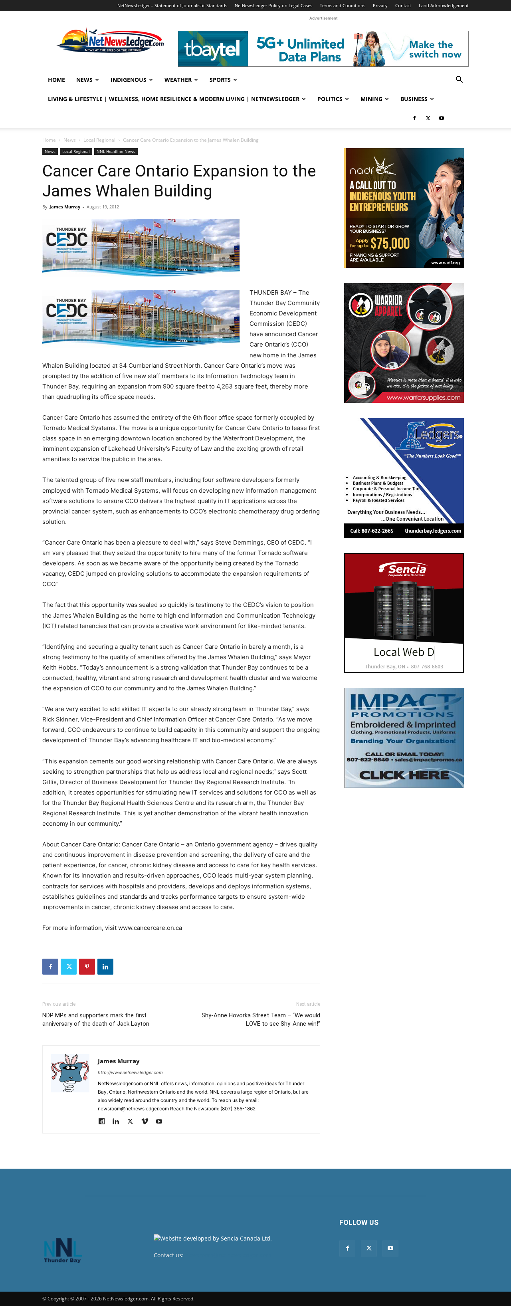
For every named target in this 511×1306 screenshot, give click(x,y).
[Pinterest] (87, 967)
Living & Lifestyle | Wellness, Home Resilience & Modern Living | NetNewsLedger (173, 99)
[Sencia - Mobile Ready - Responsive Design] (404, 613)
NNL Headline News (116, 151)
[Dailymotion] (104, 1122)
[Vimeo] (147, 1122)
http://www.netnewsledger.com (130, 1072)
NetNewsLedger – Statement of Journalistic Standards (172, 5)
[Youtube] (442, 118)
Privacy (380, 5)
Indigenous (129, 79)
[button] (459, 80)
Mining (371, 99)
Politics (330, 99)
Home (56, 79)
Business (414, 99)
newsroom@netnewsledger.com (228, 1255)
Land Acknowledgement (444, 5)
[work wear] (404, 343)
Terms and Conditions (342, 5)
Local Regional (99, 140)
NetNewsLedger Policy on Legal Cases (273, 5)
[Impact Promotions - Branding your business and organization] (404, 738)
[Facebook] (414, 118)
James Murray (65, 207)
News (84, 79)
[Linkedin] (105, 967)
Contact (403, 5)
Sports (220, 79)
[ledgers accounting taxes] (404, 478)
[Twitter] (428, 118)
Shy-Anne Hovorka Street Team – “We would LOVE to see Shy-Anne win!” (261, 1019)
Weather (178, 79)
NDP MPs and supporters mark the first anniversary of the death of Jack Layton (95, 1019)
